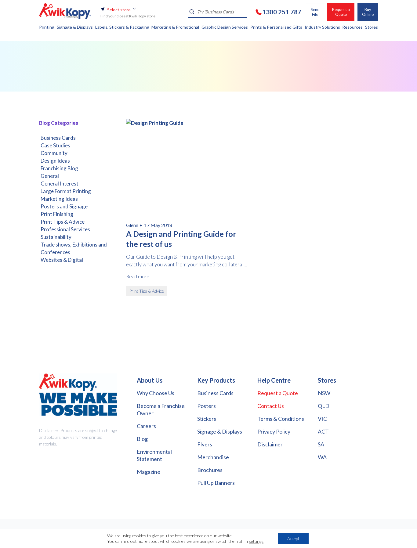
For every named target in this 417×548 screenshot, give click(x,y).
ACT (323, 431)
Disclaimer (270, 444)
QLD (323, 405)
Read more (137, 276)
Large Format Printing (66, 191)
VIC (322, 418)
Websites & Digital (62, 260)
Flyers (204, 444)
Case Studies (55, 145)
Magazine (148, 471)
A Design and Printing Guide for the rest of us (181, 238)
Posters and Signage (64, 206)
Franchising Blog (59, 168)
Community (54, 153)
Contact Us (270, 405)
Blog (142, 438)
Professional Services (65, 229)
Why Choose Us (155, 393)
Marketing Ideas (59, 199)
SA (321, 444)
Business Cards (58, 138)
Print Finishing (57, 214)
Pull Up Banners (216, 482)
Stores (327, 380)
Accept (293, 538)
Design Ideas (55, 160)
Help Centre (274, 380)
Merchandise (213, 457)
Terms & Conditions (280, 418)
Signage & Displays (219, 431)
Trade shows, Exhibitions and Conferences (74, 248)
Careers (146, 426)
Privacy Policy (273, 431)
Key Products (216, 380)
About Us (149, 380)
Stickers (206, 418)
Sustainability (56, 237)
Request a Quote (341, 12)
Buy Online (368, 12)
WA (322, 457)
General (50, 176)
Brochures (210, 470)
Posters (206, 405)
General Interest (59, 183)
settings (256, 541)
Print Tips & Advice (63, 221)
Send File (315, 12)
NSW (324, 393)
